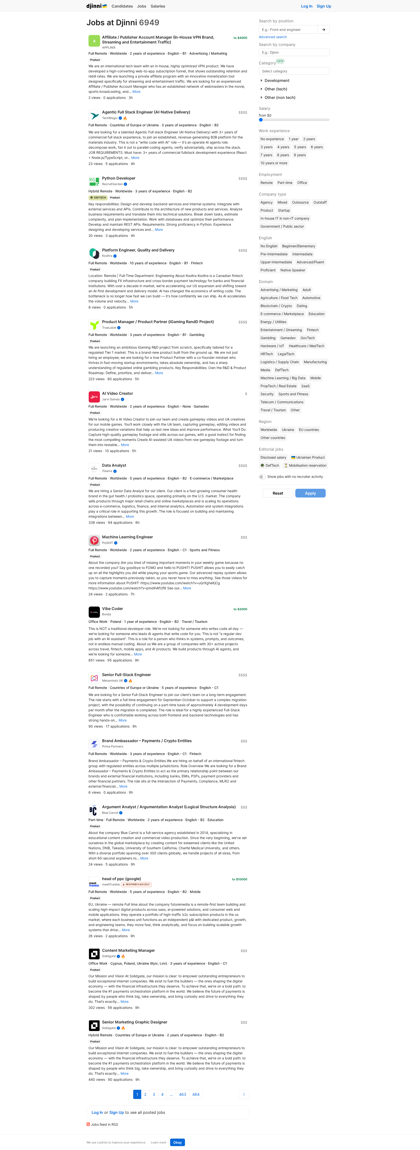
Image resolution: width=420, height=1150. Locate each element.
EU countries (309, 430)
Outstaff (320, 202)
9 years (300, 155)
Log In (307, 6)
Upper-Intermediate (276, 262)
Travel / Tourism (273, 410)
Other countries (273, 438)
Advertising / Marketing (279, 290)
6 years (317, 147)
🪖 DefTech (270, 465)
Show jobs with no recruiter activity (295, 476)
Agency (267, 202)
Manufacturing (315, 362)
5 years (300, 147)
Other (295, 410)
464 (196, 1094)
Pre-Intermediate (274, 254)
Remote (267, 182)
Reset (278, 493)
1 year (293, 139)
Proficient (268, 270)
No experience (272, 139)
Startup (284, 210)
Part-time (285, 182)
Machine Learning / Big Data (283, 378)
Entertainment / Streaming (281, 330)
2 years (309, 139)
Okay (177, 1142)
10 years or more (274, 163)
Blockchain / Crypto (276, 306)
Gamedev (288, 338)
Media (265, 370)
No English (269, 246)
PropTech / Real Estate (279, 386)
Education (316, 314)
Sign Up (324, 6)
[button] (136, 91)
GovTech (308, 338)
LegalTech (286, 354)
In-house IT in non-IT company (285, 218)
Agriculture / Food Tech (279, 298)
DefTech (282, 370)
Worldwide (269, 430)
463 (182, 1094)
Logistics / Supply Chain (280, 362)
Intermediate (302, 254)
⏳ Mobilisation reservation (305, 465)
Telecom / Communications (282, 402)
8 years (283, 155)
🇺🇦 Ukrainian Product (308, 457)
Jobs (141, 6)
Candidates (122, 6)
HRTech (267, 354)
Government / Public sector (282, 226)
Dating (302, 306)
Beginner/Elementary (298, 246)
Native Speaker (292, 270)
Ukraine (288, 430)
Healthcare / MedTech (306, 346)
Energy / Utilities (273, 322)
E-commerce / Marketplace (282, 314)
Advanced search (273, 37)
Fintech (313, 330)
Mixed (282, 202)
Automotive (311, 298)
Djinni (97, 6)
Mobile (315, 378)
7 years (266, 155)
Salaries (158, 6)
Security (267, 394)
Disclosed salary (273, 457)
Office (302, 182)
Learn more (158, 1142)
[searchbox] (294, 71)
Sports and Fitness (293, 394)
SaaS (305, 386)
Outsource (300, 202)
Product (267, 210)
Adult (307, 290)
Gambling (268, 338)
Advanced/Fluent (310, 262)
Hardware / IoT (272, 346)
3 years (266, 147)
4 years (283, 147)
